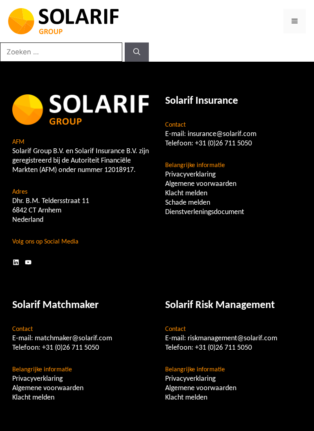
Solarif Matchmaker (55, 305)
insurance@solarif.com (222, 134)
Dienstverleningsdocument (204, 212)
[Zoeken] (137, 52)
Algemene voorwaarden (200, 184)
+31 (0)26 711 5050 (223, 143)
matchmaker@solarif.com (73, 338)
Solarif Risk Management (220, 305)
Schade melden (187, 203)
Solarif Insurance (201, 101)
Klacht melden (186, 193)
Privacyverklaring (190, 175)
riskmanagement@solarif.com (232, 338)
